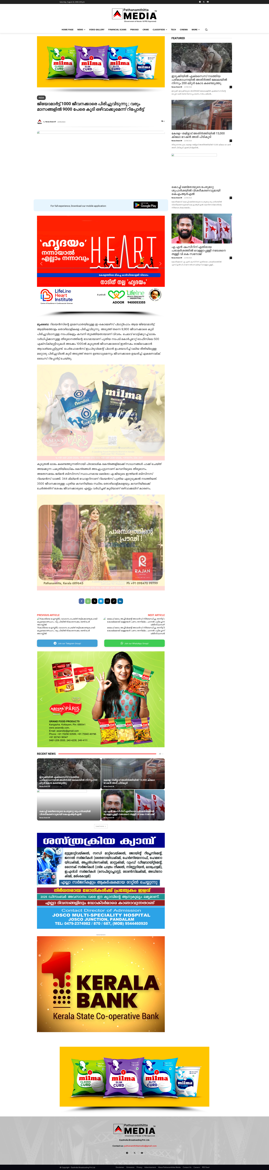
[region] (101, 64)
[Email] (107, 601)
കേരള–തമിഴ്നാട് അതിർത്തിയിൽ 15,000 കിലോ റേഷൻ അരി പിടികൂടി (198, 135)
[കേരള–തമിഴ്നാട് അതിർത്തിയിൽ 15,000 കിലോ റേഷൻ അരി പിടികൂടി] (133, 778)
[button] (206, 30)
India (41, 97)
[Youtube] (207, 2)
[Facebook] (81, 601)
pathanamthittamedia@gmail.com (140, 1146)
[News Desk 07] (40, 121)
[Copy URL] (114, 601)
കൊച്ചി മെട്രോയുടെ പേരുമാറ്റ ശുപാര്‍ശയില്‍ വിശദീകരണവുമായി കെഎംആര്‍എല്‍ (65, 813)
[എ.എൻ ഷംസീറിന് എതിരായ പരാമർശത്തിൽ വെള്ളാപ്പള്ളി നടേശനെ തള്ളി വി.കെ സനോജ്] (133, 809)
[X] (203, 2)
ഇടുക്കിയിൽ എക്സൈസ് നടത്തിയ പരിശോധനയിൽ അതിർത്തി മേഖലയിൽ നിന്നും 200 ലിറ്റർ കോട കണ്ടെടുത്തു (68, 780)
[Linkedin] (120, 601)
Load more (100, 826)
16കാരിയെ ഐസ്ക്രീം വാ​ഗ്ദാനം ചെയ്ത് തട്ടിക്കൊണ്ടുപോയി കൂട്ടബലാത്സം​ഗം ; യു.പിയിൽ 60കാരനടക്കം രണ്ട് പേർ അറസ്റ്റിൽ (66, 630)
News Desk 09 (44, 786)
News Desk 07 (50, 122)
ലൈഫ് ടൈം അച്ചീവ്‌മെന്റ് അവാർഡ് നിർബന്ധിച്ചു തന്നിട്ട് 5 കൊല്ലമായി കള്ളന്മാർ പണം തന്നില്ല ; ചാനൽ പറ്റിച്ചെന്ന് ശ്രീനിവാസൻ (136, 630)
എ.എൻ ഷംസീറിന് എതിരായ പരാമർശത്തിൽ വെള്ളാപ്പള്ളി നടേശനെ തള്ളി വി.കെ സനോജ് (129, 813)
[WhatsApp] (88, 601)
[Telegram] (200, 2)
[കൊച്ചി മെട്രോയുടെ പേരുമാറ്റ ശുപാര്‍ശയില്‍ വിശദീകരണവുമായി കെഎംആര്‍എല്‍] (69, 809)
